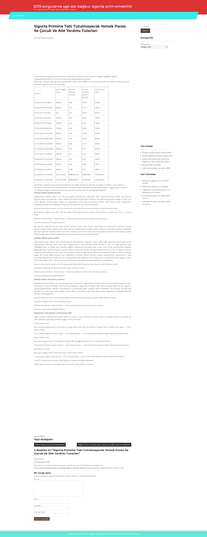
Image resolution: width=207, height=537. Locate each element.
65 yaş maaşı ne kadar (151, 165)
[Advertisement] (82, 57)
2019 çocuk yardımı (150, 186)
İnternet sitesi (40, 512)
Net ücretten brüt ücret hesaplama (50, 445)
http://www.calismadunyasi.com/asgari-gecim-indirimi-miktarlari (60, 468)
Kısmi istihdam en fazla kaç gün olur (157, 156)
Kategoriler (145, 44)
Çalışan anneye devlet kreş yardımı (157, 152)
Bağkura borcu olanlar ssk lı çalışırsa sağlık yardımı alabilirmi (104, 445)
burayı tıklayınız (102, 187)
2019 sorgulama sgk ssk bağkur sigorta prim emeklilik (82, 6)
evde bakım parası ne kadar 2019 (156, 168)
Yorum (36, 479)
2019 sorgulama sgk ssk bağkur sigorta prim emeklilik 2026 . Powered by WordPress (103, 534)
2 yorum (50, 38)
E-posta (38, 505)
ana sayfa (18, 15)
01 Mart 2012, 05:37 (42, 462)
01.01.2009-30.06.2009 (44, 138)
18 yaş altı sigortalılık (151, 181)
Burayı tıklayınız (45, 190)
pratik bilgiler (39, 436)
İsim (36, 499)
